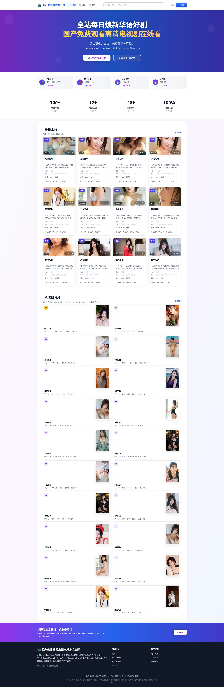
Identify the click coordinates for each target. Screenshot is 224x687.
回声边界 (155, 259)
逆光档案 (117, 609)
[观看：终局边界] (103, 502)
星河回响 (117, 391)
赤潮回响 (117, 547)
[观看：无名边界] (103, 315)
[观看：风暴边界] (173, 565)
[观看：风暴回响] (103, 440)
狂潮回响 (49, 209)
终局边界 (47, 516)
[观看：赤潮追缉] (103, 346)
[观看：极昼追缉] (103, 377)
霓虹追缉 (47, 547)
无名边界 (47, 328)
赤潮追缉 (47, 360)
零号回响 (117, 328)
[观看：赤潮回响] (173, 534)
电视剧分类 (116, 657)
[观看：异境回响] (173, 346)
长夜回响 (47, 484)
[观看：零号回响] (173, 315)
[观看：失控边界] (173, 409)
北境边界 (120, 158)
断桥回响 (47, 609)
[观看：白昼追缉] (173, 502)
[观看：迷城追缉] (103, 565)
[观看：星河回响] (173, 377)
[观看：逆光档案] (173, 596)
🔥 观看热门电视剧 (127, 57)
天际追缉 (117, 484)
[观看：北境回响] (103, 409)
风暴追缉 (84, 259)
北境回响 (47, 422)
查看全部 (178, 132)
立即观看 (180, 632)
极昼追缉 (47, 391)
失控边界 (117, 422)
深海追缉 (155, 158)
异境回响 (117, 360)
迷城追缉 (84, 209)
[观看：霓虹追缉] (103, 534)
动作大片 (154, 653)
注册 (172, 5)
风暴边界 (117, 578)
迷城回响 (120, 259)
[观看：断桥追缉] (173, 440)
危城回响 (49, 158)
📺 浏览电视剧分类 (97, 57)
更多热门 (178, 301)
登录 (182, 5)
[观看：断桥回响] (103, 596)
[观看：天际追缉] (173, 471)
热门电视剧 (116, 661)
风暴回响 (47, 453)
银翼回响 (155, 209)
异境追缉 (120, 209)
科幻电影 (154, 661)
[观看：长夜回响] (103, 471)
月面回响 (84, 158)
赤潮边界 (49, 259)
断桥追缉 (117, 453)
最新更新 (115, 665)
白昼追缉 (117, 516)
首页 (114, 653)
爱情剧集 (154, 657)
